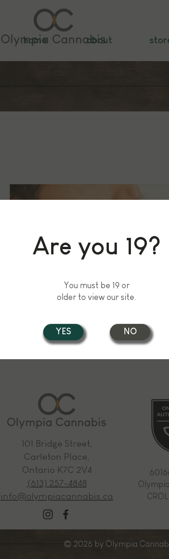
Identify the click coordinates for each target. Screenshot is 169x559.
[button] (130, 332)
